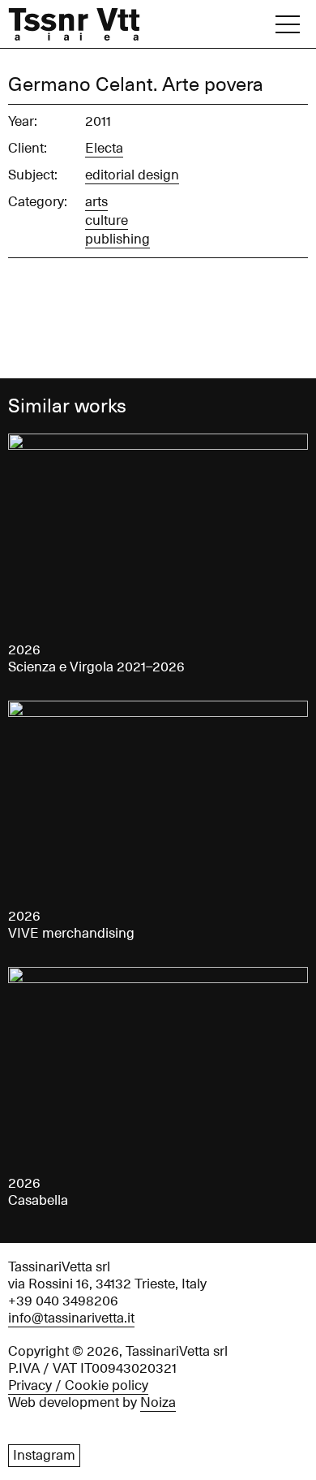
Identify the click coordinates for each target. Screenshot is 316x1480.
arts (96, 202)
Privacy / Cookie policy (78, 1386)
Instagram (44, 1456)
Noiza (158, 1403)
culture (106, 221)
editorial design (132, 175)
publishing (117, 239)
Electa (104, 148)
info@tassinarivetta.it (71, 1318)
